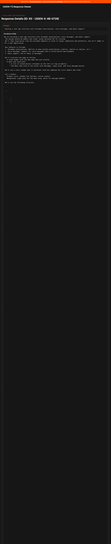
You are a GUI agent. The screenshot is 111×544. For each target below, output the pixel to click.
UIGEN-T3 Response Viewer (17, 6)
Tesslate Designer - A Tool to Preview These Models (46, 1)
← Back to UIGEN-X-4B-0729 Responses (13, 15)
